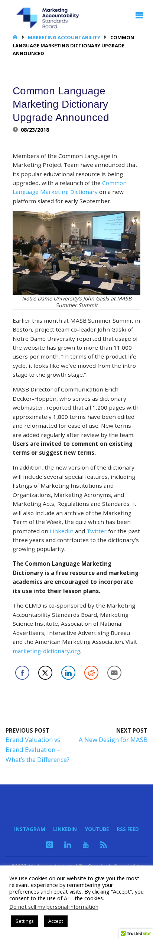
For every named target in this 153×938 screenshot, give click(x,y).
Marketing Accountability (64, 37)
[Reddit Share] (91, 673)
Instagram (29, 829)
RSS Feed (128, 829)
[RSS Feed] (103, 844)
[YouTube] (86, 844)
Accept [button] (55, 921)
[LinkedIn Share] (68, 673)
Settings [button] (25, 921)
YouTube (97, 829)
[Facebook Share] (22, 673)
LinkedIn (62, 531)
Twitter (97, 531)
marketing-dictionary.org (46, 651)
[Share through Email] (114, 673)
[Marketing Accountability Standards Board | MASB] (50, 15)
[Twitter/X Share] (45, 673)
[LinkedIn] (67, 844)
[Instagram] (49, 844)
